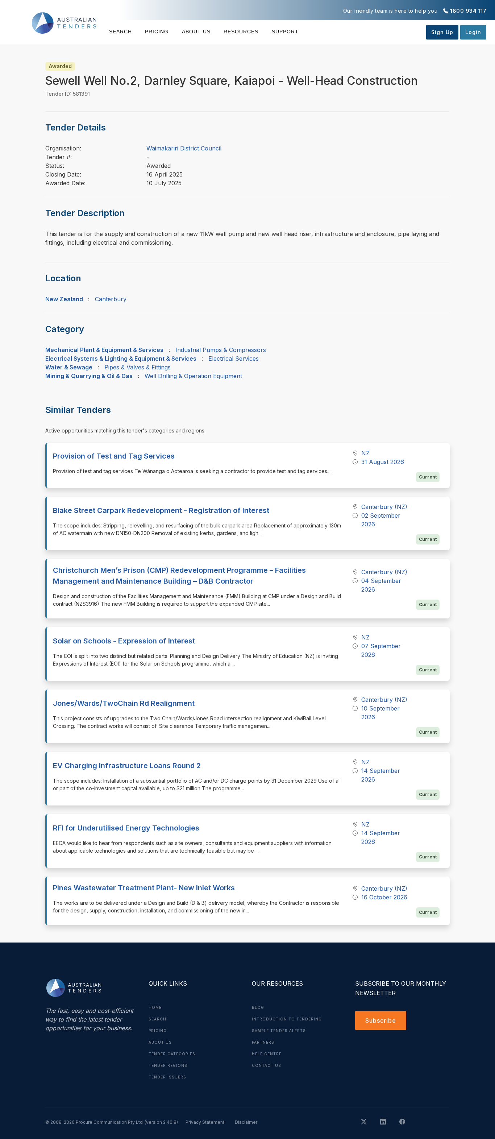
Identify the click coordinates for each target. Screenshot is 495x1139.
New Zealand (64, 299)
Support (285, 31)
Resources (241, 31)
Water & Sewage (68, 367)
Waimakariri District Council (183, 148)
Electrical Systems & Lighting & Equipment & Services (120, 358)
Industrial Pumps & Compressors (220, 349)
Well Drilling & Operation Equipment (193, 376)
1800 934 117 (468, 11)
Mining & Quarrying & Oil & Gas (89, 376)
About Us (196, 31)
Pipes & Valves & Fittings (137, 367)
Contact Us (266, 1065)
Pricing (157, 31)
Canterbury (110, 299)
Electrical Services (233, 358)
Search (120, 31)
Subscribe (381, 1020)
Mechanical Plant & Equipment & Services (104, 349)
